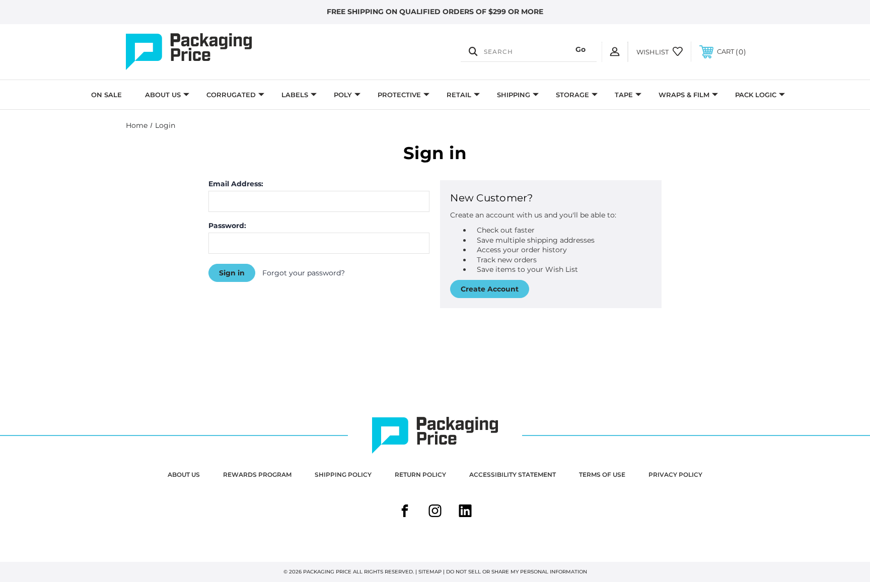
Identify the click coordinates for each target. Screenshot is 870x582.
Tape (624, 95)
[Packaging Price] (218, 52)
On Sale (106, 95)
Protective (399, 95)
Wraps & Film (684, 95)
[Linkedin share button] (465, 512)
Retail (459, 95)
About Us (163, 95)
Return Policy (420, 474)
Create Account (490, 289)
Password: (227, 225)
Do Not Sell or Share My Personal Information (516, 571)
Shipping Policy (343, 474)
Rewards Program (257, 474)
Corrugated (231, 95)
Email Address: (235, 183)
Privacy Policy (675, 474)
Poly (343, 95)
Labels (294, 95)
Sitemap (430, 571)
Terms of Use (602, 474)
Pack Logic (755, 95)
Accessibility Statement (512, 474)
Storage (572, 95)
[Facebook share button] (404, 512)
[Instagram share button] (435, 512)
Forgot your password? (303, 272)
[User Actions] (614, 51)
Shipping (513, 95)
